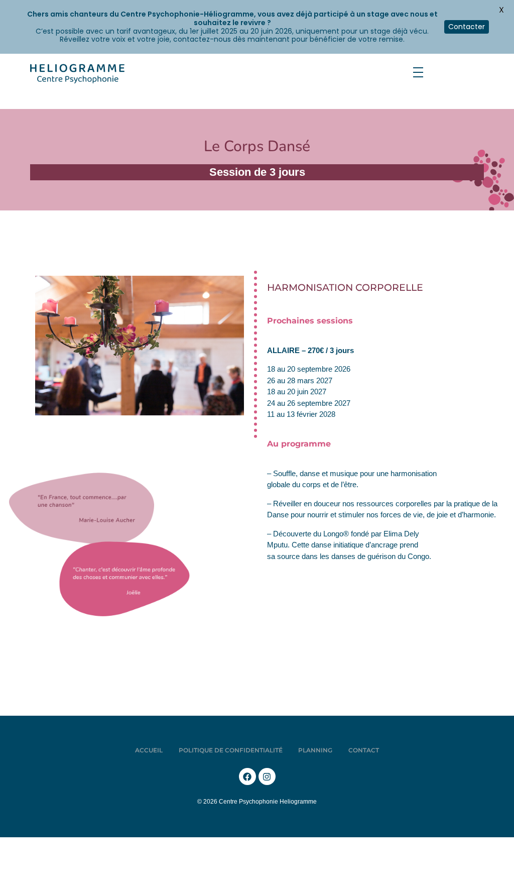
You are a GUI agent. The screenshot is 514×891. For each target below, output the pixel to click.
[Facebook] (247, 776)
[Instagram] (267, 776)
